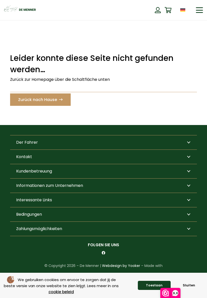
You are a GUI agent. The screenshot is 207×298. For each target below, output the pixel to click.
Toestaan (154, 285)
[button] (190, 10)
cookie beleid (61, 291)
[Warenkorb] (168, 10)
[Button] (157, 10)
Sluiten (189, 285)
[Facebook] (103, 253)
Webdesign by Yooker (121, 265)
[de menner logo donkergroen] (20, 10)
